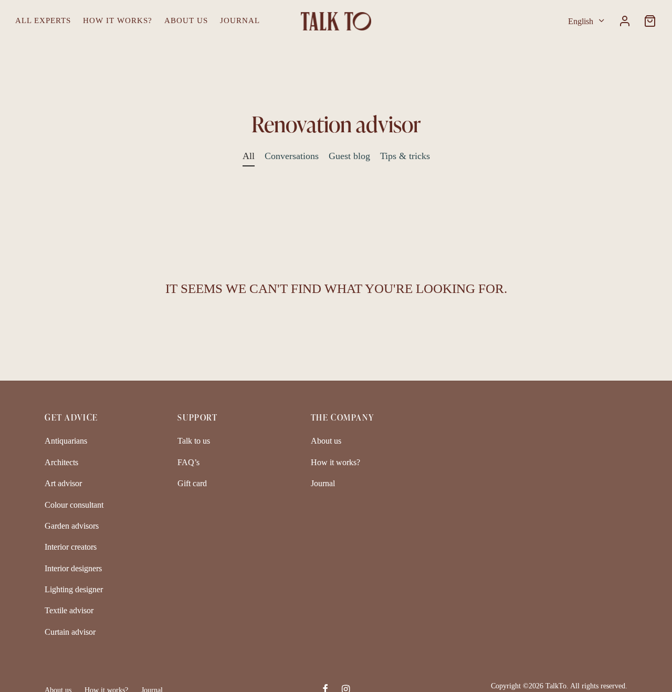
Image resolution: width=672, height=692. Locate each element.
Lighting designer (74, 589)
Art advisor (63, 483)
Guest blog (349, 156)
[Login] (624, 21)
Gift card (192, 483)
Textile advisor (69, 610)
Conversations (292, 156)
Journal (240, 20)
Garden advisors (72, 525)
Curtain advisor (70, 631)
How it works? (117, 20)
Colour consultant (74, 504)
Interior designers (73, 568)
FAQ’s (188, 462)
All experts (43, 20)
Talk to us (193, 440)
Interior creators (71, 546)
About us (186, 20)
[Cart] (650, 21)
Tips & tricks (405, 156)
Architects (61, 462)
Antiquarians (66, 440)
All (249, 156)
